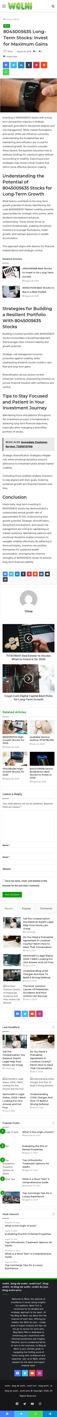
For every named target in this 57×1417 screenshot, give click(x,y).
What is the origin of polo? (38, 1132)
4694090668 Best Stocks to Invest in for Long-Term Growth (37, 272)
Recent (9, 908)
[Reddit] (35, 574)
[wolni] (20, 6)
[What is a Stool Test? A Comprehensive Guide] (11, 1183)
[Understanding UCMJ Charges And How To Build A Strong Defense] (12, 975)
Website (7, 869)
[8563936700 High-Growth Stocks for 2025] (15, 727)
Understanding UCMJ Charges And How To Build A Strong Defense (36, 974)
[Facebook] (5, 574)
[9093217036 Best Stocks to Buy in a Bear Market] (11, 292)
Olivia (28, 611)
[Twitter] (11, 574)
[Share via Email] (47, 574)
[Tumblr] (23, 574)
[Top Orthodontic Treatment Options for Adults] (11, 1167)
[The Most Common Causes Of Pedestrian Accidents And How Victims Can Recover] (12, 994)
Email (6, 857)
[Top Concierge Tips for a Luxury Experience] (11, 1197)
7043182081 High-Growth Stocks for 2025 (13, 771)
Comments (46, 908)
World (16, 19)
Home (8, 19)
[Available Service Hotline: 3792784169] (42, 727)
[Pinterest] (29, 574)
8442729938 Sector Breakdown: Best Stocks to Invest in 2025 (41, 773)
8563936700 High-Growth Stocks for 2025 (13, 740)
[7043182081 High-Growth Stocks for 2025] (15, 759)
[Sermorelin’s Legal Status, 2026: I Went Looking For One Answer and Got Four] (12, 960)
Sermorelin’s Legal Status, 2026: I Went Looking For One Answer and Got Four (38, 959)
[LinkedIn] (17, 574)
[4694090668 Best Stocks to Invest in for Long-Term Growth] (11, 272)
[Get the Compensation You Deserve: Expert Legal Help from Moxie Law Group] (12, 923)
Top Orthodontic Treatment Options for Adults (35, 1163)
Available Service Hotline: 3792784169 (42, 739)
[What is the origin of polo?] (11, 1136)
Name (6, 845)
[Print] (5, 579)
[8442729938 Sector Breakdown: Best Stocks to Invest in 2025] (42, 759)
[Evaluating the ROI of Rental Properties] (11, 1150)
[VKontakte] (41, 574)
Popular (26, 908)
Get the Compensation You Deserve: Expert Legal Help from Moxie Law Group (14, 1058)
